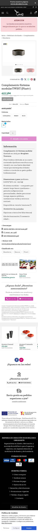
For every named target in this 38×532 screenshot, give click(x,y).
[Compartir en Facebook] (22, 79)
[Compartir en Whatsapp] (28, 79)
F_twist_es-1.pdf (10, 232)
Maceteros (16, 313)
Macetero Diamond (7, 344)
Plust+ (34, 313)
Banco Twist (23, 274)
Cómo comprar (20, 474)
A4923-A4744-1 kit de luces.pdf (15, 229)
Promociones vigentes (20, 491)
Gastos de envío (20, 485)
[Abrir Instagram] (36, 7)
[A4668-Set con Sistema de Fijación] (10, 264)
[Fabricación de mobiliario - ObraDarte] (19, 13)
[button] (15, 64)
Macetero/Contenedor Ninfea (26, 345)
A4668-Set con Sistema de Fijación (9, 274)
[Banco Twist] (27, 264)
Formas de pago (20, 481)
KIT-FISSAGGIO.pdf (11, 236)
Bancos (23, 313)
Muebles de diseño (19, 507)
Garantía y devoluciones (20, 488)
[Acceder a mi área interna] (31, 12)
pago (15, 95)
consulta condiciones (19, 401)
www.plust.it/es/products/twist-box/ (16, 244)
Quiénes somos (20, 478)
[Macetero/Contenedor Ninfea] (27, 334)
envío (11, 95)
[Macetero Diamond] (10, 334)
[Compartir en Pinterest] (31, 79)
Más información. (7, 523)
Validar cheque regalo (19, 495)
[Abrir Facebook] (33, 7)
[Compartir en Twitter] (25, 79)
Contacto (19, 498)
